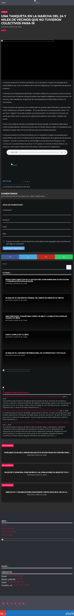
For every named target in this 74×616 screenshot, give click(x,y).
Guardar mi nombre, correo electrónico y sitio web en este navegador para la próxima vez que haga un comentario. (38, 241)
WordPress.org (7, 535)
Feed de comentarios (9, 531)
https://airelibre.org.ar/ (16, 576)
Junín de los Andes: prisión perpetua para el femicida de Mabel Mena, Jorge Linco (31, 410)
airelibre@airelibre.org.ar (16, 582)
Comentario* (7, 210)
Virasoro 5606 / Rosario (21, 585)
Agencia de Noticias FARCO (16, 393)
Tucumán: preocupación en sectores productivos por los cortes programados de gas (32, 396)
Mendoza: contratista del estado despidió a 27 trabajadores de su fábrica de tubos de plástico (36, 423)
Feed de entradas (8, 528)
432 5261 (19, 579)
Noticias (4, 12)
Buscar (5, 264)
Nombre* (6, 220)
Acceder (4, 525)
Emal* (5, 227)
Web (4, 234)
